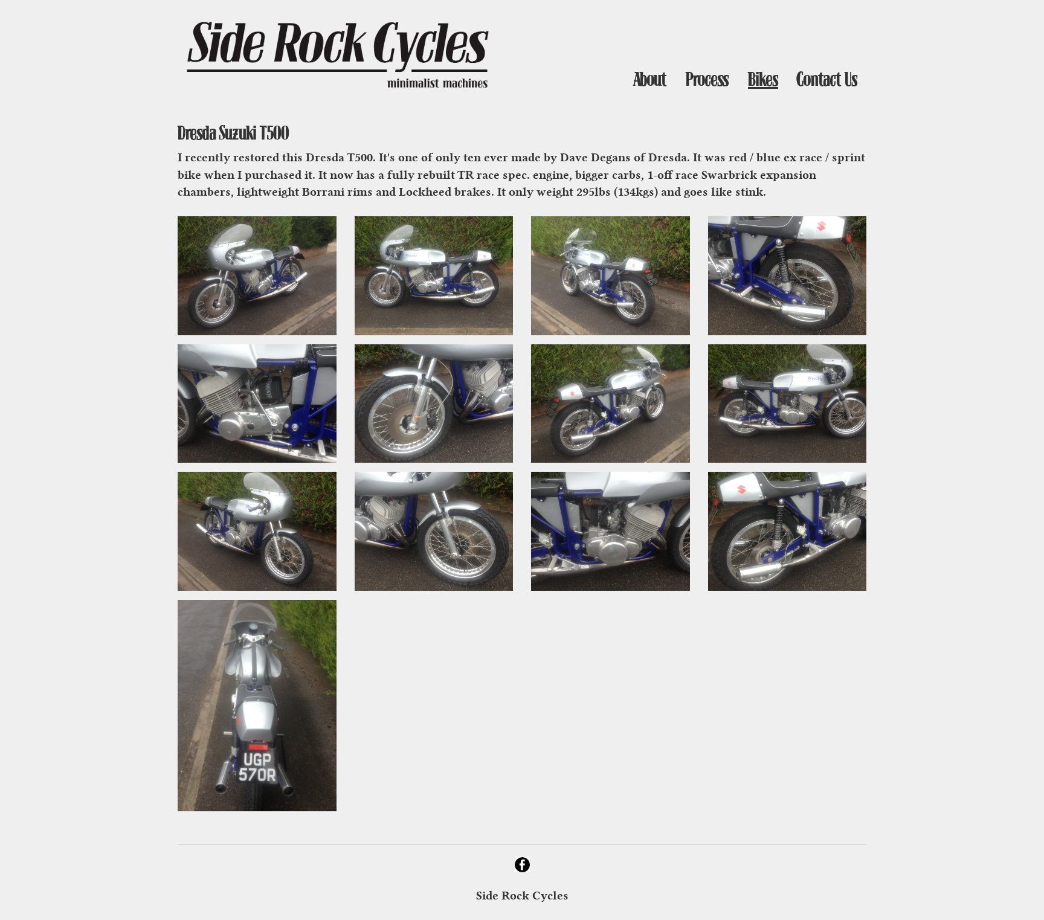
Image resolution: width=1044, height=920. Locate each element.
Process (707, 79)
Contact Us (827, 79)
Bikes (763, 79)
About (649, 79)
